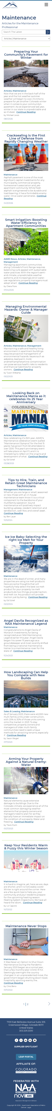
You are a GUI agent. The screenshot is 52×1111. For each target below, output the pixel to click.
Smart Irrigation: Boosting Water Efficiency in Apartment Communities (26, 222)
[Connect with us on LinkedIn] (25, 1040)
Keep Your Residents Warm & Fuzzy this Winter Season (26, 847)
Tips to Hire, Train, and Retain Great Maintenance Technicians (26, 483)
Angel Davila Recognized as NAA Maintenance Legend (26, 622)
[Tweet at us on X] (21, 1040)
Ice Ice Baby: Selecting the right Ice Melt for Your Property (26, 539)
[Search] (48, 32)
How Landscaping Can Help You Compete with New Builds (26, 675)
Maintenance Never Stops (26, 926)
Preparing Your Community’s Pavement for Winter (26, 54)
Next (49, 1006)
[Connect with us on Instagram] (30, 1040)
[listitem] (8, 91)
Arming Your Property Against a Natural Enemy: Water (26, 761)
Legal (29, 1107)
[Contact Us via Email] (35, 1040)
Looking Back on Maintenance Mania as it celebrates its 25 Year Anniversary (26, 398)
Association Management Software (26, 1100)
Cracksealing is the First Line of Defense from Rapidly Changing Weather (26, 138)
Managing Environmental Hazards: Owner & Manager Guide (26, 309)
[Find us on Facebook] (16, 1040)
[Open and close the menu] (33, 5)
